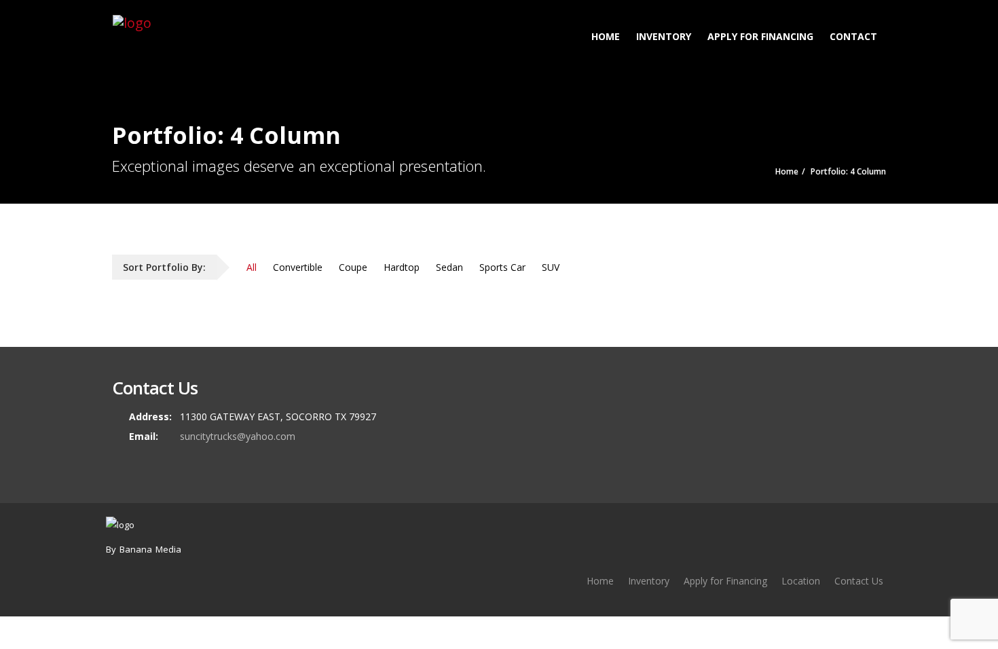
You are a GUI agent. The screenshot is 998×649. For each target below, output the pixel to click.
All (251, 267)
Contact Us (858, 580)
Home (605, 36)
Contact (853, 36)
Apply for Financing (760, 36)
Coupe (353, 267)
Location (800, 580)
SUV (550, 267)
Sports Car (502, 267)
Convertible (297, 267)
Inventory (663, 36)
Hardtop (402, 267)
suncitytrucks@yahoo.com (237, 436)
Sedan (449, 267)
